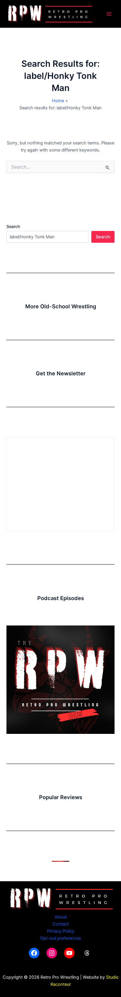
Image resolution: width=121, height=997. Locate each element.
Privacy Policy (60, 931)
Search (13, 226)
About (61, 917)
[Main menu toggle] (109, 14)
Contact (61, 924)
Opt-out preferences (60, 938)
